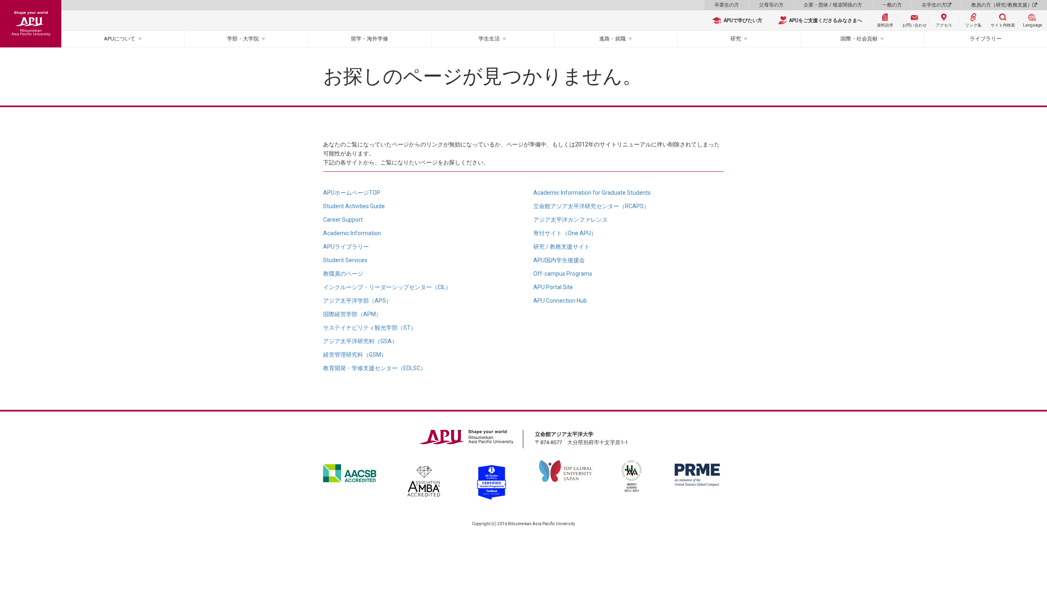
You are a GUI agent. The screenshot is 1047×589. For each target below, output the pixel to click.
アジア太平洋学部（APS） (357, 300)
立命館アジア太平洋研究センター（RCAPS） (591, 206)
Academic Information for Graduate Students (592, 192)
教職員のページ (343, 273)
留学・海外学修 (369, 39)
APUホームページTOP (351, 192)
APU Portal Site (553, 287)
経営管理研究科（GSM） (355, 354)
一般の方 (892, 5)
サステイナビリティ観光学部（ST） (369, 327)
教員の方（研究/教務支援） (1001, 5)
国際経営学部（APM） (352, 314)
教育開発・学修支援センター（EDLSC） (374, 368)
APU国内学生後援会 (559, 260)
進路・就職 (612, 39)
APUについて (119, 39)
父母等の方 (771, 5)
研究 (735, 39)
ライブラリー (986, 39)
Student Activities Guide (354, 206)
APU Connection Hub (560, 300)
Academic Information (352, 233)
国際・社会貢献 (859, 39)
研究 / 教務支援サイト (561, 246)
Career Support (343, 219)
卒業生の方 (726, 5)
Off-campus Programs (562, 273)
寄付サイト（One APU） (565, 233)
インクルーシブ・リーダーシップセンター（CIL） (387, 287)
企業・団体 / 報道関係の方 (833, 5)
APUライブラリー (346, 246)
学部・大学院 (243, 39)
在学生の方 (934, 5)
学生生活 (489, 39)
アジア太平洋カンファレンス (570, 219)
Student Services (345, 260)
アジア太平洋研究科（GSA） (360, 341)
